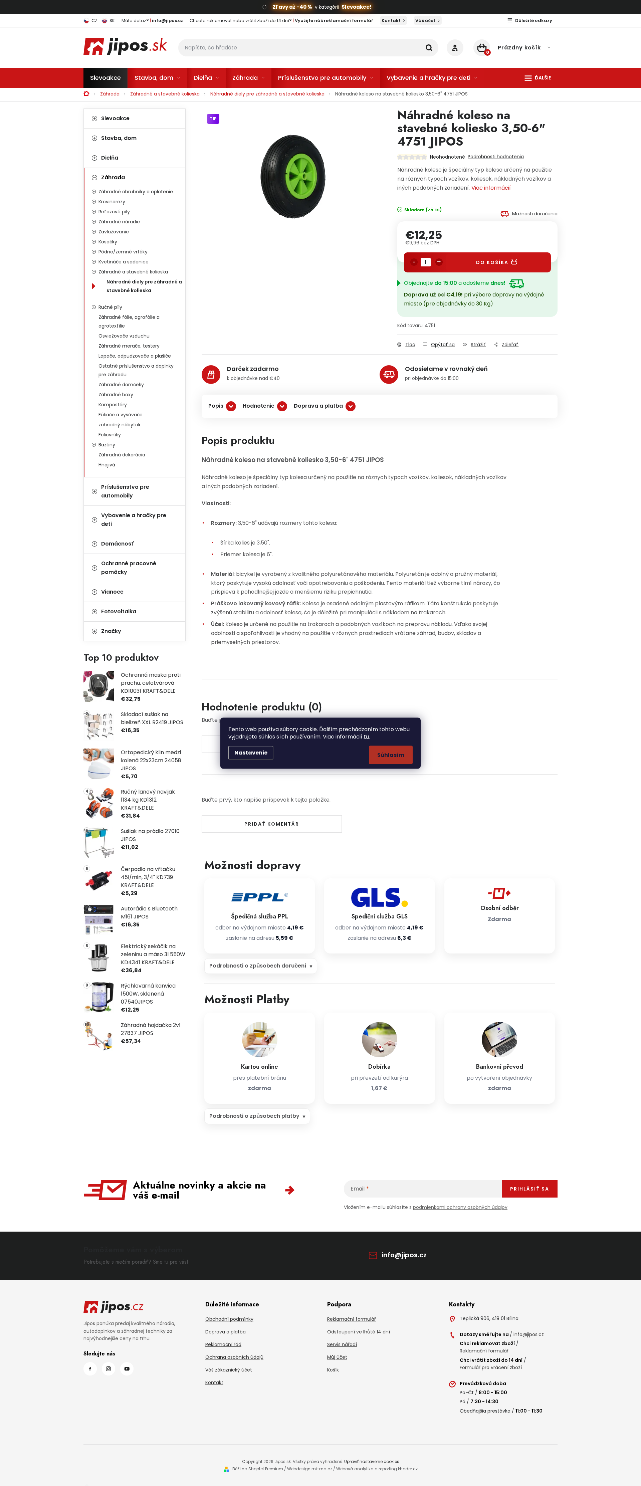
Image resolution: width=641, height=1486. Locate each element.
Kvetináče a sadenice (123, 261)
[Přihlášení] (455, 48)
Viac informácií (491, 188)
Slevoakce (115, 118)
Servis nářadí (342, 1344)
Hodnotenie (258, 406)
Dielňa (109, 158)
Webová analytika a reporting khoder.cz (377, 1469)
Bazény (106, 444)
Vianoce (112, 592)
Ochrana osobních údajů (234, 1357)
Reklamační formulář (351, 1319)
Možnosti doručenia (535, 213)
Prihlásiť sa (529, 1189)
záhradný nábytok (119, 424)
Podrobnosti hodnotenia (496, 156)
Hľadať (429, 47)
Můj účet (337, 1357)
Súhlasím (390, 755)
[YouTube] (127, 1368)
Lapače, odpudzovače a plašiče (134, 356)
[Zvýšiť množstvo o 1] (439, 262)
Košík (333, 1369)
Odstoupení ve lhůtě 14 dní (358, 1331)
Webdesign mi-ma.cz (309, 1469)
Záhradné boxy (115, 394)
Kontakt (391, 20)
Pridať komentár (271, 824)
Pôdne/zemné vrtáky (123, 251)
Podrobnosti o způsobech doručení (257, 966)
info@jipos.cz (404, 1255)
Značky (111, 631)
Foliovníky (109, 434)
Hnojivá (106, 464)
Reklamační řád (223, 1344)
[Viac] (538, 78)
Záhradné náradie (119, 221)
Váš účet (425, 20)
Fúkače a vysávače (120, 414)
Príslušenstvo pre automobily (125, 491)
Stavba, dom (119, 138)
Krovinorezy (111, 201)
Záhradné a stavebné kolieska (133, 271)
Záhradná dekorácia (121, 454)
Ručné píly (110, 307)
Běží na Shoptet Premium (257, 1469)
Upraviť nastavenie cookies (371, 1461)
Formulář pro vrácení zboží (491, 1367)
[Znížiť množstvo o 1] (414, 262)
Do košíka (492, 262)
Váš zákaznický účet (228, 1369)
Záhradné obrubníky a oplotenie (135, 191)
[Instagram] (108, 1368)
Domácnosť (117, 544)
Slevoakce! (356, 6)
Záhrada (113, 177)
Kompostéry (112, 404)
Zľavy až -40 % (292, 6)
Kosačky (107, 241)
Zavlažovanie (113, 231)
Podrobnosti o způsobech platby (254, 1116)
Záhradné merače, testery (129, 346)
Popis (215, 406)
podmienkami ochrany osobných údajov (460, 1207)
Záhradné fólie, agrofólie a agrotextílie (129, 321)
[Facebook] (90, 1368)
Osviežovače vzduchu (124, 336)
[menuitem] (105, 78)
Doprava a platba (318, 406)
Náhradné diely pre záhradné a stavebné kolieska (144, 286)
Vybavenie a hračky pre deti (133, 519)
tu (366, 736)
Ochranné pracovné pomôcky (128, 568)
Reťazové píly (114, 211)
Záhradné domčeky (121, 384)
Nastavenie (250, 752)
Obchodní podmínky (229, 1319)
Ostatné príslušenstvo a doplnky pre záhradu (136, 370)
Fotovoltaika (118, 611)
